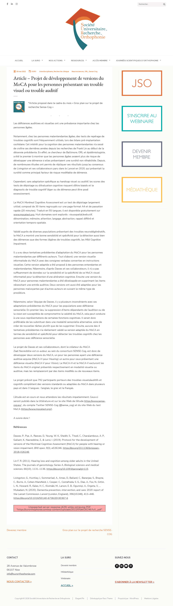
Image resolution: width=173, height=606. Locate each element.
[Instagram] (17, 4)
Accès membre (100, 60)
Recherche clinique (61, 71)
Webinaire (65, 578)
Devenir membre (68, 565)
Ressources (77, 60)
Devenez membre (16, 530)
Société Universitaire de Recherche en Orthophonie (50, 598)
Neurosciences (78, 71)
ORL (86, 71)
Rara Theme (107, 598)
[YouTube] (126, 566)
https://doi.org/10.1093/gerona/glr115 (67, 469)
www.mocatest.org (24, 214)
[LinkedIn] (12, 4)
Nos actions (55, 60)
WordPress (134, 598)
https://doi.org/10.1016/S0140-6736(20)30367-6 (41, 498)
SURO (33, 71)
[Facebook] (7, 4)
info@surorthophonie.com (21, 573)
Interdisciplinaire (46, 71)
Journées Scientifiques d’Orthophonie (137, 60)
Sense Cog (93, 71)
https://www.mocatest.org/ (36, 409)
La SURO (36, 60)
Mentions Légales (151, 598)
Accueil (19, 60)
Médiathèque (67, 571)
